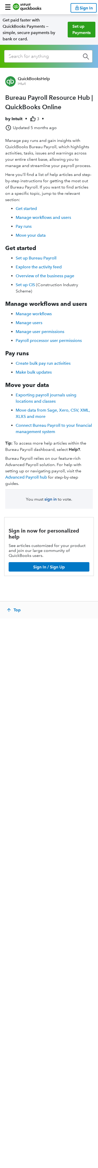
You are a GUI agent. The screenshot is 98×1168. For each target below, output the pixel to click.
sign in (50, 499)
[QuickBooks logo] (27, 7)
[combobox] (48, 56)
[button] (7, 7)
